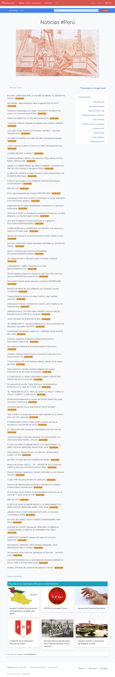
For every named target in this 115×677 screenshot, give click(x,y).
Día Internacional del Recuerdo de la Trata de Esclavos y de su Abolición (57, 643)
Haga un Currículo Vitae (96, 111)
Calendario (48, 3)
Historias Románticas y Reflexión (93, 115)
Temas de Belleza (98, 137)
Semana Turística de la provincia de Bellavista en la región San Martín (23, 611)
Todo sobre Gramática (97, 106)
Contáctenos (53, 667)
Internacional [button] (12, 87)
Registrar (108, 3)
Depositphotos (31, 654)
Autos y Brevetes (99, 119)
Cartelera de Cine (98, 128)
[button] (56, 3)
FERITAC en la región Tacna (55, 608)
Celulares (105, 10)
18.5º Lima (96, 3)
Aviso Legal (22, 667)
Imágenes (9, 576)
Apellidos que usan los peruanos (93, 124)
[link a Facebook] (93, 668)
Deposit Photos (18, 576)
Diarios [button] (20, 87)
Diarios (21, 3)
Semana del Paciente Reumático (91, 608)
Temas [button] (27, 3)
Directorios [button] (36, 3)
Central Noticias (13, 10)
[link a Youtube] (104, 668)
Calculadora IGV (99, 102)
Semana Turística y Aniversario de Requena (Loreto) (91, 642)
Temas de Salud (99, 133)
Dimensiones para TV (97, 141)
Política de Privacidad (37, 667)
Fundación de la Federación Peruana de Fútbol (21, 642)
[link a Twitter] (82, 668)
